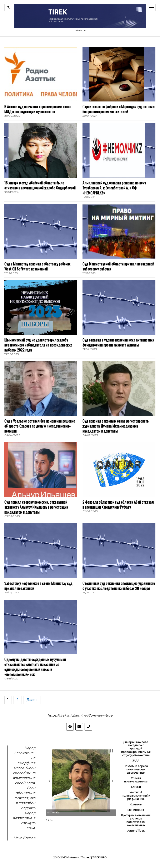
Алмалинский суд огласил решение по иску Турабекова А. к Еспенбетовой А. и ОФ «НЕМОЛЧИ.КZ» (114, 187)
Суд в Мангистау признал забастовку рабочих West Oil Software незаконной (37, 266)
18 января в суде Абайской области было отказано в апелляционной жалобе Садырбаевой (40, 185)
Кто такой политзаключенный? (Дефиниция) (136, 795)
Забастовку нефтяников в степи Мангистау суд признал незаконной (38, 585)
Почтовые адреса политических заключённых (136, 769)
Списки (136, 786)
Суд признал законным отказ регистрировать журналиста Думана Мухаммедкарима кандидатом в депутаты (115, 426)
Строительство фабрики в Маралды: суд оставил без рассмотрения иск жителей (118, 109)
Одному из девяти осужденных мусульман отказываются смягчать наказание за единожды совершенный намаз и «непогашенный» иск (35, 667)
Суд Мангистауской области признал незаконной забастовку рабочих (118, 266)
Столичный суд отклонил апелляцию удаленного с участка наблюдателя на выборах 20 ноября (118, 585)
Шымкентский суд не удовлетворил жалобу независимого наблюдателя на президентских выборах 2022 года (38, 345)
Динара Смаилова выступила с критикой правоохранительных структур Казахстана (135, 748)
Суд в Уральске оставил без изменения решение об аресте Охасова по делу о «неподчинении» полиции (39, 426)
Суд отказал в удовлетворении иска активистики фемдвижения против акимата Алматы (118, 342)
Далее (32, 700)
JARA (135, 760)
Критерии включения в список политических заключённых (135, 820)
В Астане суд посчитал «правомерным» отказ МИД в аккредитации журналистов (37, 109)
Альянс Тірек (136, 830)
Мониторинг (136, 809)
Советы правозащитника (136, 780)
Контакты (136, 804)
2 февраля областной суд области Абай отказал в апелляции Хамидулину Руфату (118, 504)
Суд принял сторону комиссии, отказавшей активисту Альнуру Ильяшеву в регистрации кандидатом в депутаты (36, 507)
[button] (49, 781)
